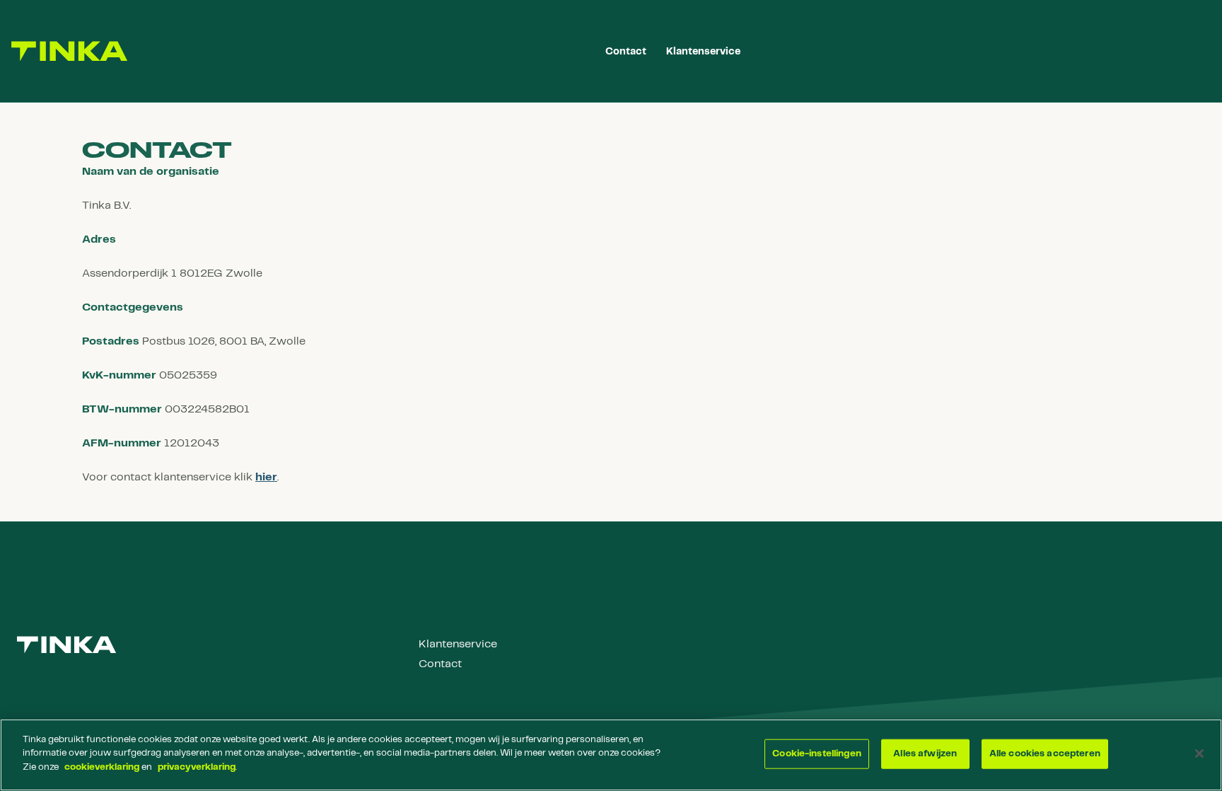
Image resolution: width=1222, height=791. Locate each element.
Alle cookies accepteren (1044, 753)
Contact (440, 664)
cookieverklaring (101, 767)
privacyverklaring (196, 767)
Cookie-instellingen (816, 753)
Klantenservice (458, 644)
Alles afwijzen (925, 753)
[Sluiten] (1199, 753)
